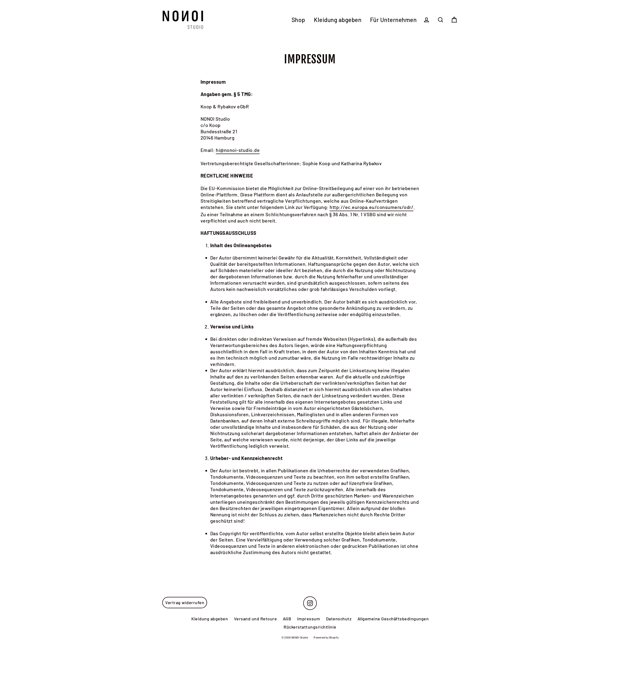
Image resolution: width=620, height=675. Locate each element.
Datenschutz (339, 618)
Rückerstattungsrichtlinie (310, 627)
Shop (298, 19)
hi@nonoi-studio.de (238, 150)
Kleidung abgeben (337, 19)
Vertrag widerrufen (184, 602)
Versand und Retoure (255, 618)
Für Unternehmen (393, 19)
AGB (287, 618)
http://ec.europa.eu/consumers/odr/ (371, 207)
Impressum (308, 618)
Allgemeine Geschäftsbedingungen (393, 618)
